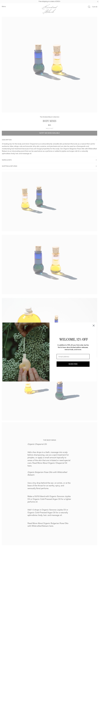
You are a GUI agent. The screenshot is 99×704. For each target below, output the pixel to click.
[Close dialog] (94, 325)
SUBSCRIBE (73, 364)
